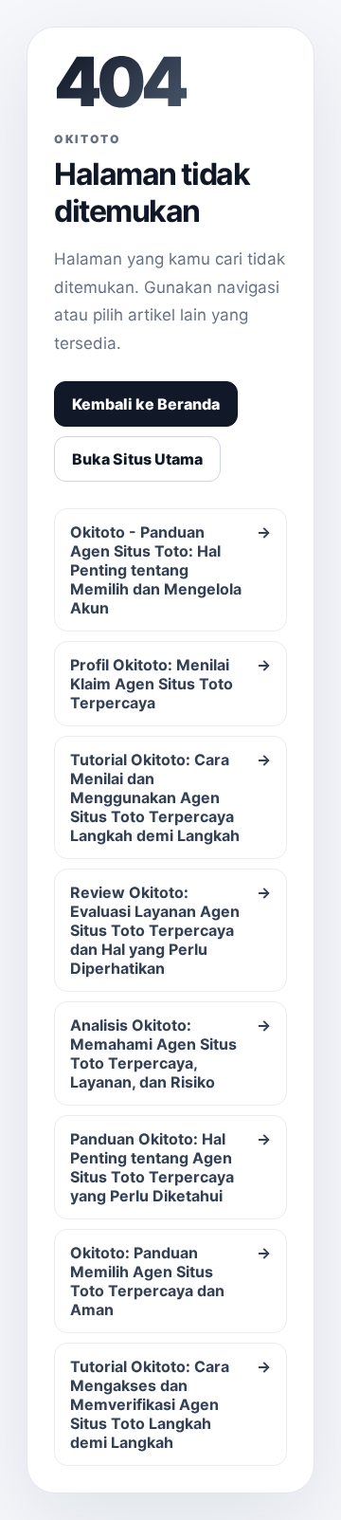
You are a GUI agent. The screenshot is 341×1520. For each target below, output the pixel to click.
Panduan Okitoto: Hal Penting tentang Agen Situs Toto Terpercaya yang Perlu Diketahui (170, 1167)
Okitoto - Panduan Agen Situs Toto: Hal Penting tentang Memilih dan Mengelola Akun (170, 569)
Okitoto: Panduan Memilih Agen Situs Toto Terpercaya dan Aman (170, 1281)
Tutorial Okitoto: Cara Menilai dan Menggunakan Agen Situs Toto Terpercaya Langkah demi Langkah (170, 797)
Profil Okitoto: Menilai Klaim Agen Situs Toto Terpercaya (170, 683)
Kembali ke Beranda (146, 403)
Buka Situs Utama (137, 458)
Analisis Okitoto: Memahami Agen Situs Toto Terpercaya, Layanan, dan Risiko (170, 1053)
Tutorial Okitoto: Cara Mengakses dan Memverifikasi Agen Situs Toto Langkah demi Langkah (170, 1404)
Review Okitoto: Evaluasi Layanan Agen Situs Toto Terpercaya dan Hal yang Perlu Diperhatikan (170, 930)
